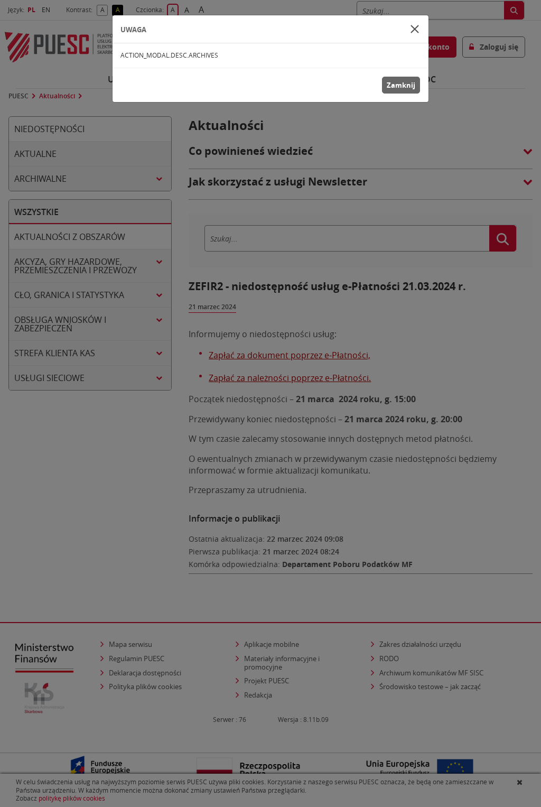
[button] (414, 29)
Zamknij (401, 85)
